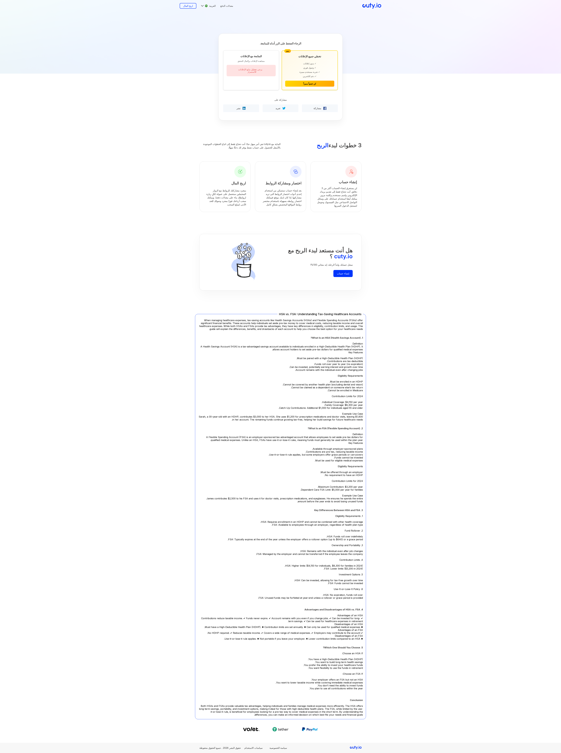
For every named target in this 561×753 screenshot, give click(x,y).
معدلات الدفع (226, 6)
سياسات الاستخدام (253, 747)
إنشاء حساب (343, 273)
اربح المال (188, 5)
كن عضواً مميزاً (309, 83)
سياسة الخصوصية (278, 747)
